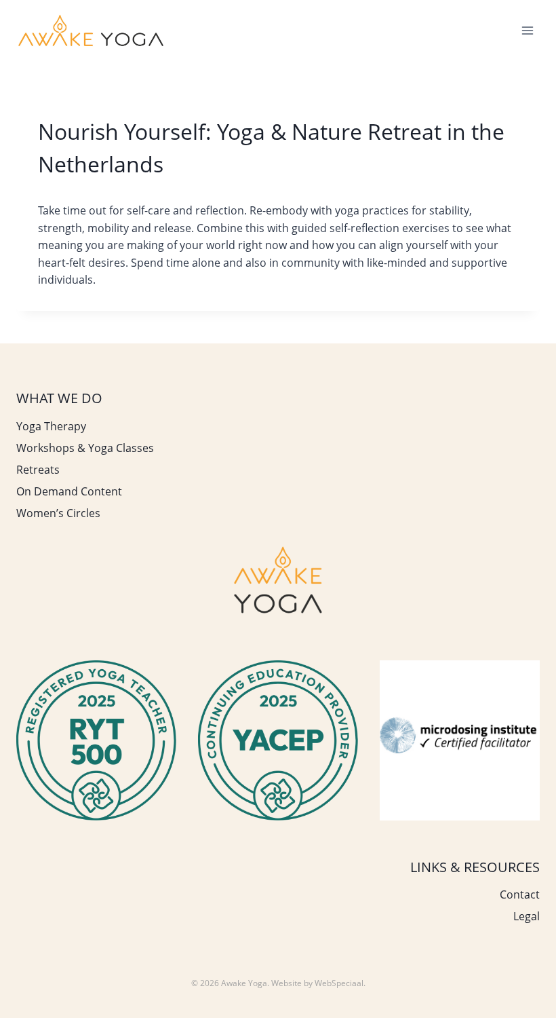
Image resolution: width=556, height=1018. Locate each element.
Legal (526, 916)
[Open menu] (527, 30)
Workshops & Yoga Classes (85, 447)
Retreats (38, 469)
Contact (520, 894)
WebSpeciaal (339, 983)
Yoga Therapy (51, 426)
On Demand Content (69, 491)
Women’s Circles (58, 513)
